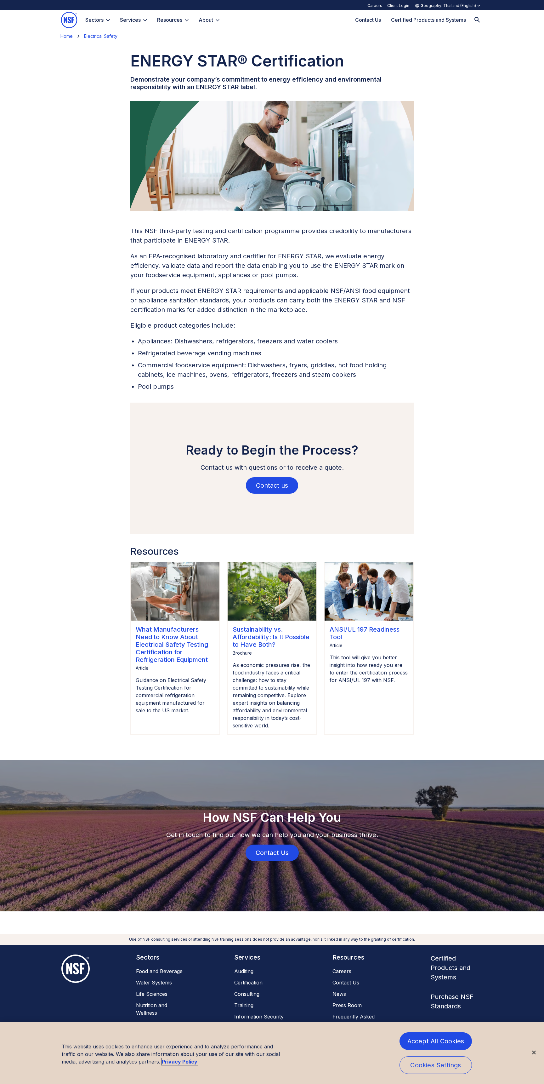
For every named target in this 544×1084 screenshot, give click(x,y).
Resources (169, 20)
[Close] (534, 1052)
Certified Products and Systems (450, 968)
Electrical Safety (100, 36)
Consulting (246, 994)
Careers (374, 5)
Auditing (243, 971)
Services (130, 20)
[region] (272, 1053)
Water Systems (154, 982)
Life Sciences (151, 994)
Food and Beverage (159, 971)
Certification (248, 982)
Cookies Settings (435, 1065)
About (206, 20)
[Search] (477, 20)
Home (66, 36)
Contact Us (345, 982)
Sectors (94, 20)
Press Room (347, 1005)
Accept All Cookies (435, 1041)
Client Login (398, 5)
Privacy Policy (179, 1061)
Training (243, 1005)
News (339, 994)
